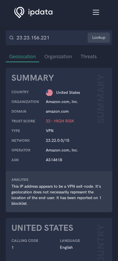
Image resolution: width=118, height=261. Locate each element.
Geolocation (22, 56)
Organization (58, 56)
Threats (88, 56)
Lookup (98, 37)
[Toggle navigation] (96, 12)
